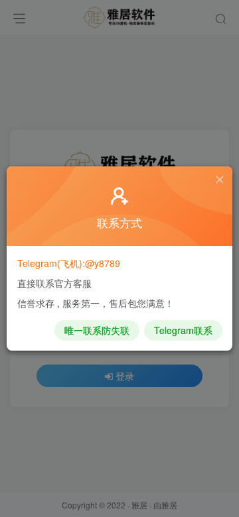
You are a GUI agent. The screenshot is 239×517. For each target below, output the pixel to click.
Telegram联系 (183, 330)
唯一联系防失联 (96, 330)
